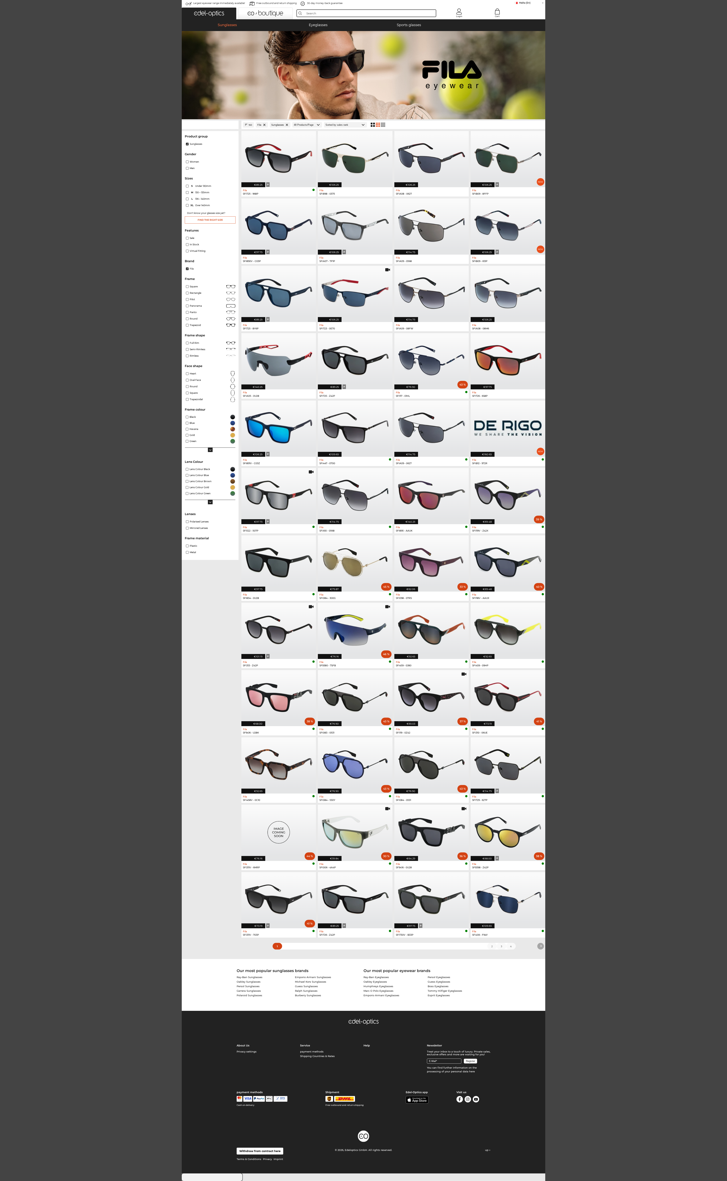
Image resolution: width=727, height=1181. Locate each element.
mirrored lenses (199, 528)
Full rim (194, 342)
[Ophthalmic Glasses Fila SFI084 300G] (355, 561)
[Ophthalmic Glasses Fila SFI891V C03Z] (278, 427)
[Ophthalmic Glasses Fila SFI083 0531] (355, 696)
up (487, 1149)
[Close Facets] (210, 125)
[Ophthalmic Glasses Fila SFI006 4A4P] (355, 831)
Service (305, 1045)
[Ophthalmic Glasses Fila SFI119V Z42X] (508, 494)
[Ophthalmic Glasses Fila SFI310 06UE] (508, 696)
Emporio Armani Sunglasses (313, 977)
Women (194, 161)
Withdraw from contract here (260, 1151)
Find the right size (210, 219)
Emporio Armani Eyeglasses (381, 995)
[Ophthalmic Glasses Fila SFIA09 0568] (431, 224)
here (472, 1071)
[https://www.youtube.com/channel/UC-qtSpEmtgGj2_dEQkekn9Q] (476, 1100)
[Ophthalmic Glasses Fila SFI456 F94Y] (508, 898)
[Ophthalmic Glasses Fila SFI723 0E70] (355, 292)
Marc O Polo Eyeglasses (378, 990)
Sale (192, 238)
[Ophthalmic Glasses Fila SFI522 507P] (278, 494)
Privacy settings (247, 1051)
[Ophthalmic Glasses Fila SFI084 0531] (431, 763)
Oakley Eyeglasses (375, 981)
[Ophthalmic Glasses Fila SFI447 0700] (355, 427)
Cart (497, 16)
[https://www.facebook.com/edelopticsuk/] (459, 1100)
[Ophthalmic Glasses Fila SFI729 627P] (508, 763)
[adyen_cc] (239, 1099)
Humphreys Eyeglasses (378, 986)
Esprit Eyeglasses (439, 995)
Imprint (278, 1159)
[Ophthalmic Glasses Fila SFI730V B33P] (431, 898)
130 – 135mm (200, 192)
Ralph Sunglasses (306, 990)
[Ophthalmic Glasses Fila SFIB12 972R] (508, 427)
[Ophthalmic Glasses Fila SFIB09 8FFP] (508, 157)
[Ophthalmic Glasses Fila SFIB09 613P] (508, 224)
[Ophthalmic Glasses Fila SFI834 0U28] (278, 561)
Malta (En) (524, 2)
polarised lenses (199, 521)
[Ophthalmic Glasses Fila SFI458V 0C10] (278, 763)
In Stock (194, 244)
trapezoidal (196, 399)
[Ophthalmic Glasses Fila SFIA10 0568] (355, 494)
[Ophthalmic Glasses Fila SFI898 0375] (355, 157)
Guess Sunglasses (306, 986)
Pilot (192, 299)
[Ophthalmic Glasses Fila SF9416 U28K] (278, 696)
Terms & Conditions (249, 1159)
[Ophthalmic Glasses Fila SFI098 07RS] (431, 561)
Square (194, 286)
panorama (196, 305)
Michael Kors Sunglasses (310, 981)
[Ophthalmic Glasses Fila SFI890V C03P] (278, 224)
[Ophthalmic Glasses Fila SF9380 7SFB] (355, 629)
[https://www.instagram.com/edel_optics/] (468, 1100)
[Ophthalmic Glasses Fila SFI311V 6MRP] (278, 831)
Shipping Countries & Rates (317, 1056)
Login (459, 16)
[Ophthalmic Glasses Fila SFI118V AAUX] (508, 561)
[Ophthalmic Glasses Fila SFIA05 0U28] (278, 359)
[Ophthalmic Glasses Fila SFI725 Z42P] (355, 359)
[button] (209, 13)
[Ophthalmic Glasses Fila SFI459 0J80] (431, 629)
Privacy (267, 1159)
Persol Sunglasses (248, 986)
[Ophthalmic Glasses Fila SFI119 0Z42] (431, 696)
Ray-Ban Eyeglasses (376, 977)
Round (193, 386)
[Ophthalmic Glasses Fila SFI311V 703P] (278, 898)
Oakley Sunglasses (249, 981)
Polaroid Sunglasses (249, 995)
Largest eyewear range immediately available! (219, 3)
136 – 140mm (200, 198)
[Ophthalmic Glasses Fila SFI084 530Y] (355, 763)
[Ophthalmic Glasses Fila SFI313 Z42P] (278, 629)
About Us (243, 1045)
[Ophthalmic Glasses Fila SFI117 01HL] (431, 359)
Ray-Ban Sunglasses (249, 977)
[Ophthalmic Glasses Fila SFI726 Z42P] (355, 898)
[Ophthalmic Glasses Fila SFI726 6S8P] (508, 359)
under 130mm (201, 186)
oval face (195, 380)
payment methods (312, 1051)
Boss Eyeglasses (438, 986)
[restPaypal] (259, 1099)
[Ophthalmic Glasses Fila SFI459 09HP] (508, 629)
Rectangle (195, 293)
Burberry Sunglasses (308, 995)
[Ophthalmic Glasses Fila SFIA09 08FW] (431, 292)
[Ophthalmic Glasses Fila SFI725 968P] (278, 157)
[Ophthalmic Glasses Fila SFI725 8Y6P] (278, 292)
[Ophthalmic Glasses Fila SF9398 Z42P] (508, 831)
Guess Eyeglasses (439, 981)
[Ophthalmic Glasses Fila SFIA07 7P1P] (355, 224)
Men (192, 168)
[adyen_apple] (269, 1099)
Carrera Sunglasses (249, 990)
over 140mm (200, 205)
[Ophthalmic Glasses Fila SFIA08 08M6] (508, 292)
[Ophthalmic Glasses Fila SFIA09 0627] (431, 427)
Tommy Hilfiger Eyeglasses (445, 990)
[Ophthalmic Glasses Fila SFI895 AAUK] (431, 494)
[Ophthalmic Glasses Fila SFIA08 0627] (431, 157)
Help (367, 1045)
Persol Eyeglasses (439, 977)
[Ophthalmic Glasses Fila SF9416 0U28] (431, 831)
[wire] (280, 1099)
